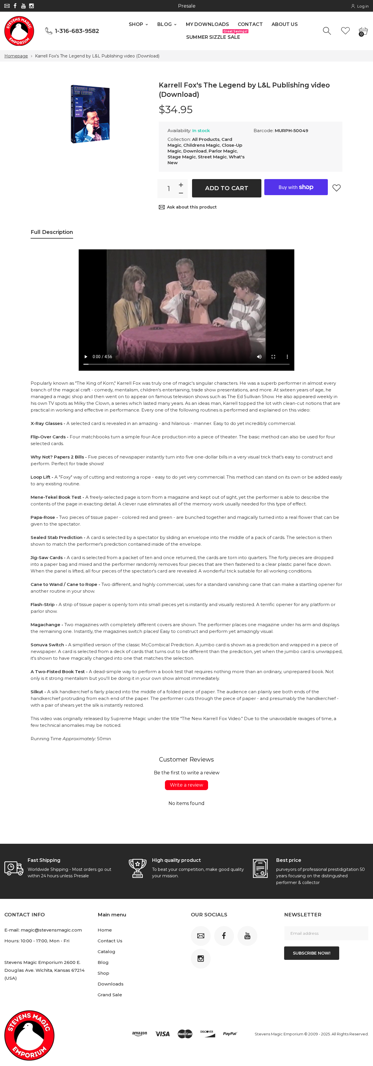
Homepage (16, 56)
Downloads (111, 984)
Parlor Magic (223, 151)
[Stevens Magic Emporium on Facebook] (15, 5)
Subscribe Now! (311, 953)
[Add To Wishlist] (336, 188)
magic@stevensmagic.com (51, 930)
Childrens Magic (201, 145)
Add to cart (226, 188)
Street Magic (212, 157)
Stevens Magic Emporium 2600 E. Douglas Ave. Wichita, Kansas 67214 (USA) (44, 970)
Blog (103, 962)
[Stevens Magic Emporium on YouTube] (23, 5)
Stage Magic (182, 157)
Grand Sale (110, 994)
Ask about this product (192, 207)
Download (195, 151)
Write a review (186, 785)
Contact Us (110, 941)
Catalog (106, 951)
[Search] (328, 31)
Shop (103, 973)
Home (105, 930)
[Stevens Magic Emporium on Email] (7, 5)
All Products (205, 139)
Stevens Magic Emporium (279, 1034)
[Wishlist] (345, 31)
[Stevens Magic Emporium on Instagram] (31, 5)
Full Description (52, 232)
